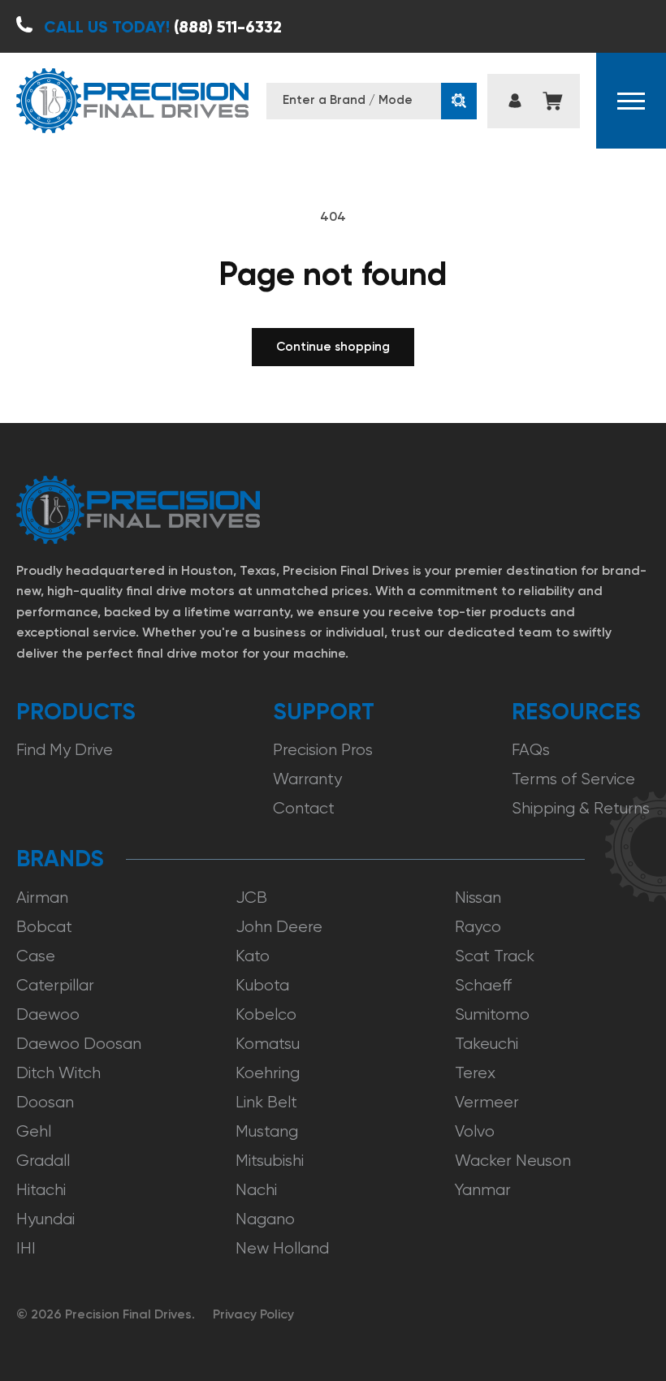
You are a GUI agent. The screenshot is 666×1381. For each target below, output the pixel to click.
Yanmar (483, 1189)
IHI (26, 1248)
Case (35, 956)
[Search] (459, 101)
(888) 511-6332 (163, 27)
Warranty (307, 779)
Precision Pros (323, 749)
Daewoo (48, 1014)
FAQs (531, 749)
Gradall (43, 1160)
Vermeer (487, 1102)
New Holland (282, 1248)
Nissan (478, 897)
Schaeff (483, 985)
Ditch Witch (58, 1073)
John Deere (279, 926)
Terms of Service (573, 779)
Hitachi (41, 1189)
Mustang (267, 1131)
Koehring (268, 1073)
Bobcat (44, 926)
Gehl (33, 1131)
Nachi (256, 1189)
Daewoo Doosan (78, 1043)
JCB (251, 897)
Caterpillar (55, 985)
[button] (631, 101)
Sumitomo (492, 1014)
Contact (304, 808)
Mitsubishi (270, 1160)
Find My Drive (64, 749)
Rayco (478, 926)
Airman (42, 897)
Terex (475, 1073)
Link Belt (266, 1102)
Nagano (265, 1219)
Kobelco (266, 1014)
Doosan (45, 1102)
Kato (253, 956)
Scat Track (494, 956)
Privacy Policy (253, 1314)
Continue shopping (333, 346)
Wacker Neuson (513, 1160)
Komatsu (268, 1043)
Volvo (475, 1131)
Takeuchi (486, 1043)
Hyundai (45, 1219)
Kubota (262, 985)
